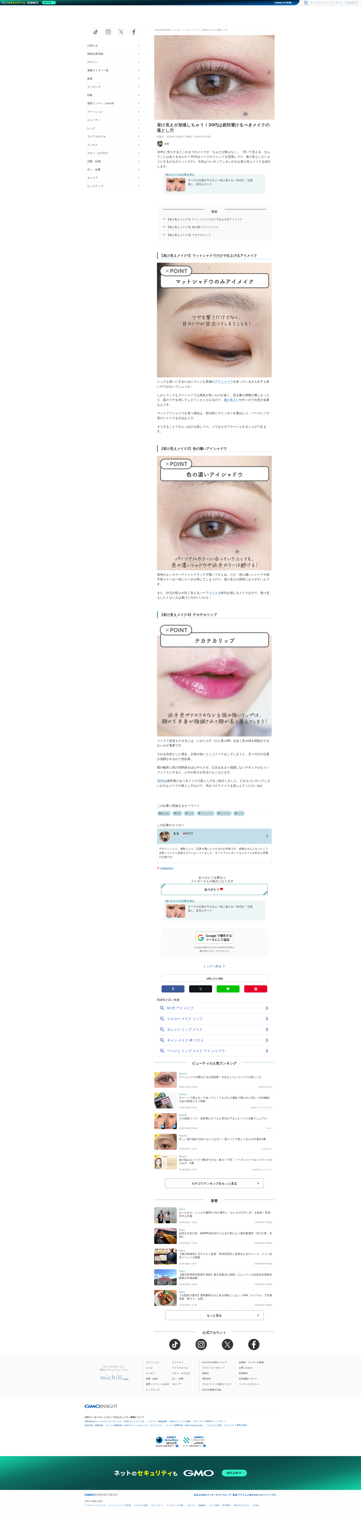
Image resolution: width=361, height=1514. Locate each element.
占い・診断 (94, 169)
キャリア (92, 177)
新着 (90, 78)
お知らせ (92, 45)
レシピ (91, 128)
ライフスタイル (96, 136)
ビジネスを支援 (140, 1505)
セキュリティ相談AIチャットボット (209, 1421)
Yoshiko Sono (265, 1087)
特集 (90, 95)
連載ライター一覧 (97, 70)
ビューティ (94, 119)
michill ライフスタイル (261, 1107)
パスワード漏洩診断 (157, 1421)
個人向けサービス (241, 1505)
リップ (210, 754)
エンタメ (92, 144)
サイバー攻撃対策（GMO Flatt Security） (185, 1425)
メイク (213, 593)
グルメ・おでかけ (97, 152)
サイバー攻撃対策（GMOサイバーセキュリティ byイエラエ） (134, 1425)
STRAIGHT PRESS (263, 1222)
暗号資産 (226, 1505)
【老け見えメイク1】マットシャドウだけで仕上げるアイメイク (205, 219)
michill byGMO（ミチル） (168, 29)
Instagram (166, 868)
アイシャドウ (224, 381)
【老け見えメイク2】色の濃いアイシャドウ (193, 227)
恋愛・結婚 (94, 161)
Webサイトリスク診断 (180, 1421)
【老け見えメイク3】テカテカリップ (189, 234)
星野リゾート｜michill (100, 103)
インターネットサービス (95, 1505)
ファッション (95, 111)
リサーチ (190, 1505)
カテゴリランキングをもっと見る (214, 1183)
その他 (255, 1505)
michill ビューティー (262, 1169)
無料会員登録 (95, 53)
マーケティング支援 (174, 1505)
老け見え (230, 400)
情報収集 (202, 1505)
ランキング (94, 86)
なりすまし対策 (214, 1425)
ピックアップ (95, 186)
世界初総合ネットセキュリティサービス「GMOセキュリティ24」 (115, 1421)
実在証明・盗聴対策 (94, 1425)
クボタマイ (267, 1149)
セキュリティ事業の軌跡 (235, 1425)
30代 (160, 781)
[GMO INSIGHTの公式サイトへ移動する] (101, 1406)
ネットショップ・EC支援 (119, 1505)
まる (167, 143)
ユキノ (269, 1128)
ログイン (92, 62)
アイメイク (224, 813)
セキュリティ (156, 1505)
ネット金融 (214, 1505)
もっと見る (214, 1315)
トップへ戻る (212, 966)
